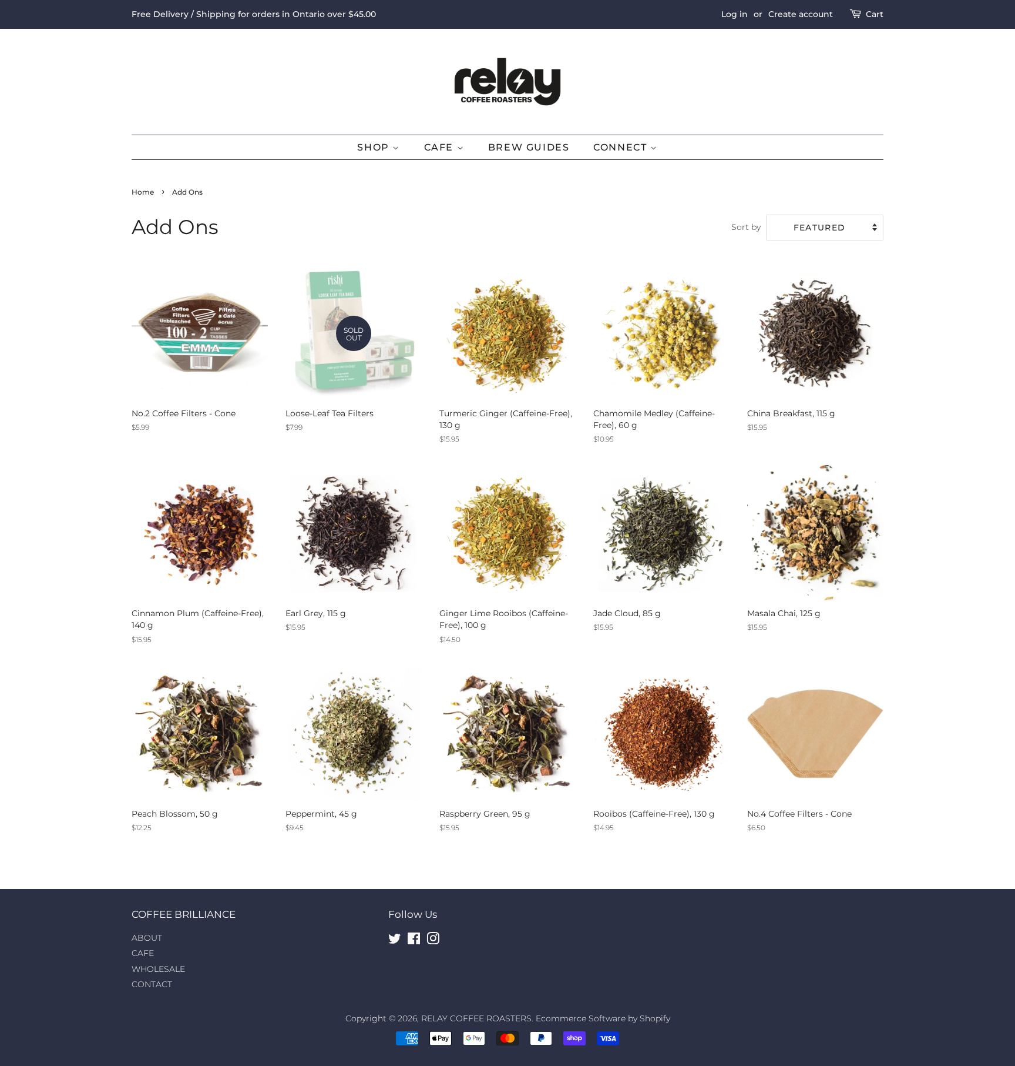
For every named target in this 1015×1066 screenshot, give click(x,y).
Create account (800, 14)
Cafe (440, 147)
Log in (734, 14)
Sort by (746, 227)
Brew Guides (529, 147)
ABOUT (147, 938)
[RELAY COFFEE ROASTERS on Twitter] (394, 940)
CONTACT (152, 984)
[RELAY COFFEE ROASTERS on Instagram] (432, 940)
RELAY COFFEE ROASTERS (476, 1018)
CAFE (143, 953)
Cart (874, 14)
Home (143, 192)
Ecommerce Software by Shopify (603, 1018)
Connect (621, 147)
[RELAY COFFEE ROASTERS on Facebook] (414, 940)
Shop (374, 147)
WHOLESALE (158, 969)
